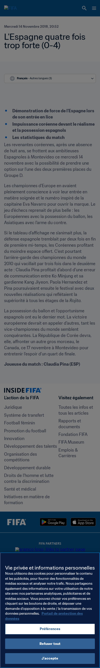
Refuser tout (50, 644)
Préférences (50, 629)
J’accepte (50, 658)
